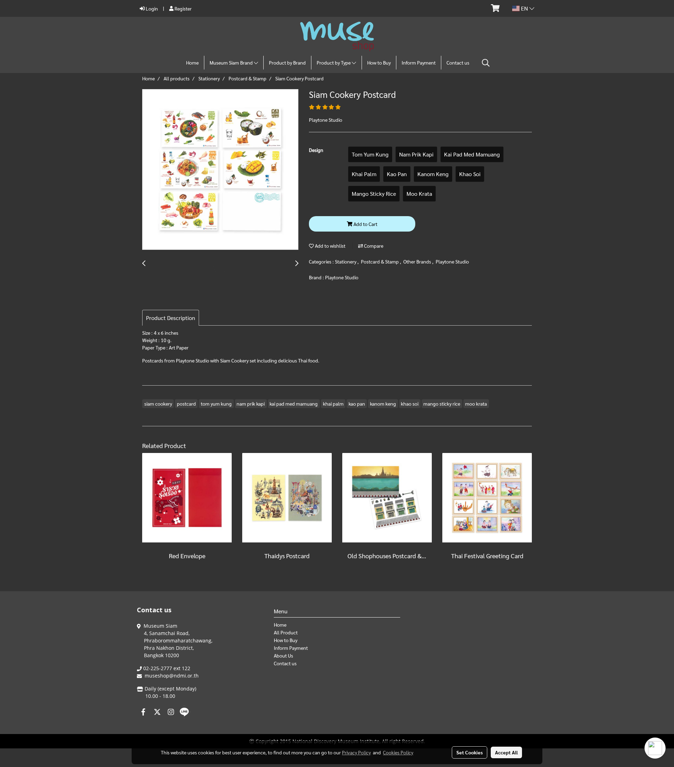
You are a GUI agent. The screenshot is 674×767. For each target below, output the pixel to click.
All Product (286, 632)
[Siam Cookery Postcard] (220, 169)
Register (182, 8)
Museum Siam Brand (232, 62)
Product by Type (334, 62)
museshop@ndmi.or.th (172, 675)
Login (151, 8)
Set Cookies (469, 752)
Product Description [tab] (170, 317)
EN (524, 8)
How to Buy (379, 62)
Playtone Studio (452, 261)
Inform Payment (419, 62)
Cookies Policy (398, 752)
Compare (373, 245)
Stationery (346, 261)
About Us (283, 655)
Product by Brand (287, 62)
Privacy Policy (356, 752)
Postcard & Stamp (380, 261)
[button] (486, 62)
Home (192, 62)
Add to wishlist (329, 245)
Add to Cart (364, 224)
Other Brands (417, 261)
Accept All (506, 752)
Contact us (458, 62)
